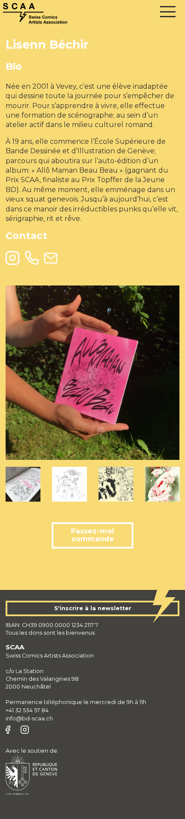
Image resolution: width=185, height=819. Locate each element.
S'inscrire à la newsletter (92, 608)
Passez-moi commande (92, 535)
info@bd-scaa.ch (29, 718)
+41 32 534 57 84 (27, 710)
